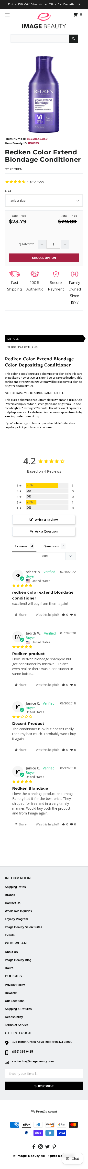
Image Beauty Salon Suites (23, 927)
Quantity (26, 244)
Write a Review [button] (46, 519)
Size (8, 190)
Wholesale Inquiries (18, 911)
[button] (7, 15)
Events (10, 935)
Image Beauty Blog (18, 960)
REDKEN (16, 169)
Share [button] (22, 615)
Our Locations (14, 1001)
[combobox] (40, 38)
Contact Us (13, 903)
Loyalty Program (16, 919)
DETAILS (13, 338)
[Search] (73, 39)
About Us (11, 952)
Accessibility (14, 1017)
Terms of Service (17, 1025)
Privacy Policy (15, 985)
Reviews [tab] (21, 546)
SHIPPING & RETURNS (22, 347)
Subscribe (44, 1086)
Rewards (11, 993)
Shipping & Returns (18, 1009)
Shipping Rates (15, 887)
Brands (10, 895)
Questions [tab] (51, 546)
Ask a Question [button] (46, 531)
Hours (9, 968)
